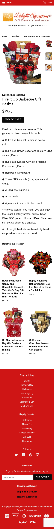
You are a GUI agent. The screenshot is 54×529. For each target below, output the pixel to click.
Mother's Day (27, 405)
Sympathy (27, 440)
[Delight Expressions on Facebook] (23, 455)
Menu (9, 2)
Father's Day (27, 384)
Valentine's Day (27, 401)
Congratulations (27, 432)
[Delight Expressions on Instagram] (37, 455)
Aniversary (27, 428)
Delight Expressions (29, 506)
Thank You (27, 424)
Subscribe (42, 477)
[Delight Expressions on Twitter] (16, 455)
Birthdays (27, 419)
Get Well (27, 436)
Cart (50, 2)
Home (5, 36)
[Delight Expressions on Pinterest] (30, 455)
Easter (27, 380)
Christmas (27, 397)
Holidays (16, 36)
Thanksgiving (27, 393)
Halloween (27, 389)
